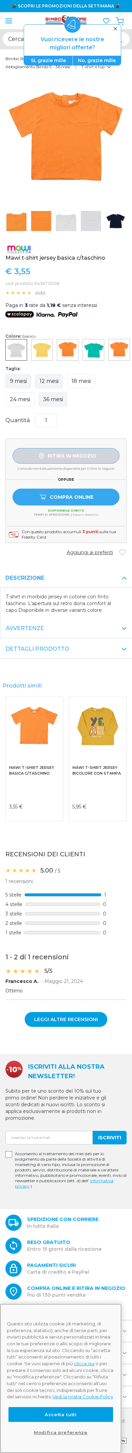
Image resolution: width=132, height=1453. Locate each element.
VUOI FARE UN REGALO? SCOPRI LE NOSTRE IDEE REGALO (69, 6)
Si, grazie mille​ (48, 60)
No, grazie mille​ (97, 60)
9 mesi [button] (18, 381)
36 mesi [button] (53, 399)
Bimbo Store (17, 58)
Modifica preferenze (60, 1432)
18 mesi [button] (81, 381)
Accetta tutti (61, 1414)
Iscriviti (109, 1138)
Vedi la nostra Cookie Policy (82, 1396)
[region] (61, 1378)
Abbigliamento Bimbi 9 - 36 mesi (37, 66)
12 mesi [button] (49, 381)
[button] (106, 21)
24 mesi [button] (20, 399)
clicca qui (84, 1363)
